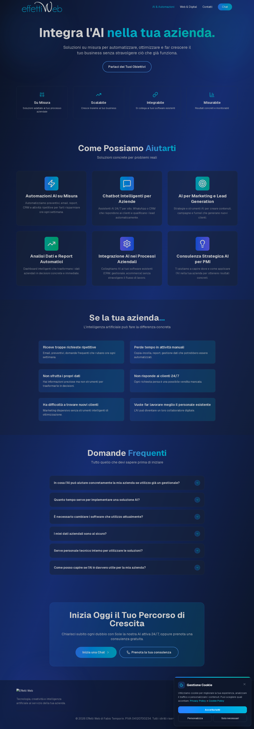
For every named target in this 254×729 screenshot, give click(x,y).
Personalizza (195, 718)
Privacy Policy (198, 700)
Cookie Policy (216, 700)
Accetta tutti (212, 709)
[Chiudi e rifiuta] (244, 684)
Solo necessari (230, 718)
